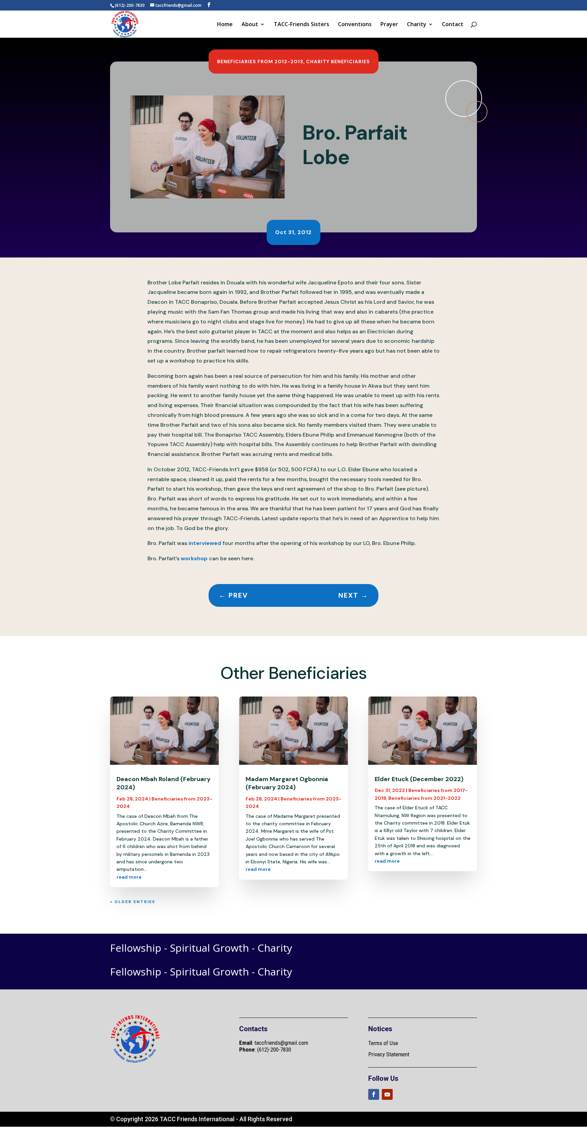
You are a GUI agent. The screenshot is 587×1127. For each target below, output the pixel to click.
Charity (416, 25)
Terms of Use (383, 1043)
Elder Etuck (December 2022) (419, 779)
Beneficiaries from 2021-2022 (424, 798)
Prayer (389, 25)
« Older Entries (132, 901)
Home (225, 25)
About (250, 25)
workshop (195, 558)
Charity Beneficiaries (338, 61)
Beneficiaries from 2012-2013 (260, 61)
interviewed (206, 543)
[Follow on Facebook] (373, 1094)
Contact (452, 25)
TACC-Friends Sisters (301, 25)
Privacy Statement (388, 1054)
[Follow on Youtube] (387, 1094)
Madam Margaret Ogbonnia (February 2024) (287, 783)
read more (129, 877)
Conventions (355, 25)
